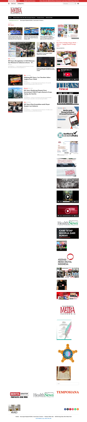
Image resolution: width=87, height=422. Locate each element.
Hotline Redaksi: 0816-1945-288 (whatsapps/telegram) (24, 17)
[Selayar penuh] (77, 79)
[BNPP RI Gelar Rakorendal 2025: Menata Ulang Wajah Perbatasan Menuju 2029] (15, 31)
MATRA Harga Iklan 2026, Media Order (63, 416)
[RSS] (78, 409)
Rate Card (13, 3)
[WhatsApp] (75, 409)
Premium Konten (40, 17)
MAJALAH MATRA (60, 48)
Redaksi (17, 416)
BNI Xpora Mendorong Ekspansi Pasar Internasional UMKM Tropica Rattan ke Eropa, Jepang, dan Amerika (38, 92)
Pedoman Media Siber (49, 416)
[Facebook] (65, 409)
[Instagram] (73, 409)
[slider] (66, 201)
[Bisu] (75, 79)
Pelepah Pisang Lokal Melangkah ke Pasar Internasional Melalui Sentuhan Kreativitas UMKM (46, 69)
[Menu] (9, 3)
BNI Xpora (10, 64)
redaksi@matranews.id (13, 20)
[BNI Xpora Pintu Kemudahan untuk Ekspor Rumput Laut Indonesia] (15, 106)
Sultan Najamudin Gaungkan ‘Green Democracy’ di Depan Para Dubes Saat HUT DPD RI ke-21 (31, 37)
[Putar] (58, 79)
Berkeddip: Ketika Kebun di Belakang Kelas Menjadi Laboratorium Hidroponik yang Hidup (46, 38)
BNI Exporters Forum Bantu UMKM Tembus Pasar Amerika (44, 54)
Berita (10, 17)
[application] (68, 74)
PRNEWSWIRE (49, 17)
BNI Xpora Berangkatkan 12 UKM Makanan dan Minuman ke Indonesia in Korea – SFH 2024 (21, 62)
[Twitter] (68, 409)
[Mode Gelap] (78, 3)
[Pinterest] (70, 409)
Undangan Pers (21, 3)
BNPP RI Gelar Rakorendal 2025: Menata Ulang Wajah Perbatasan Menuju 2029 (15, 37)
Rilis (9, 58)
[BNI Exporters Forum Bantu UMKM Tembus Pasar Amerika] (46, 47)
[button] (75, 3)
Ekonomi (26, 88)
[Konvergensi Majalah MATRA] (16, 10)
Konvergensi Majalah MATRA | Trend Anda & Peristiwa (31, 20)
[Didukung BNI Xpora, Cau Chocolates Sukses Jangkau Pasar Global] (15, 80)
